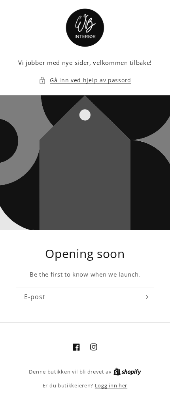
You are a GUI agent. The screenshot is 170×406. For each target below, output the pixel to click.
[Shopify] (127, 371)
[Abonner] (145, 297)
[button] (85, 80)
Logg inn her (111, 385)
